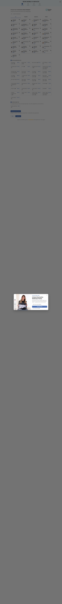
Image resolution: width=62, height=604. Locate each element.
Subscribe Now (39, 306)
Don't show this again (36, 308)
